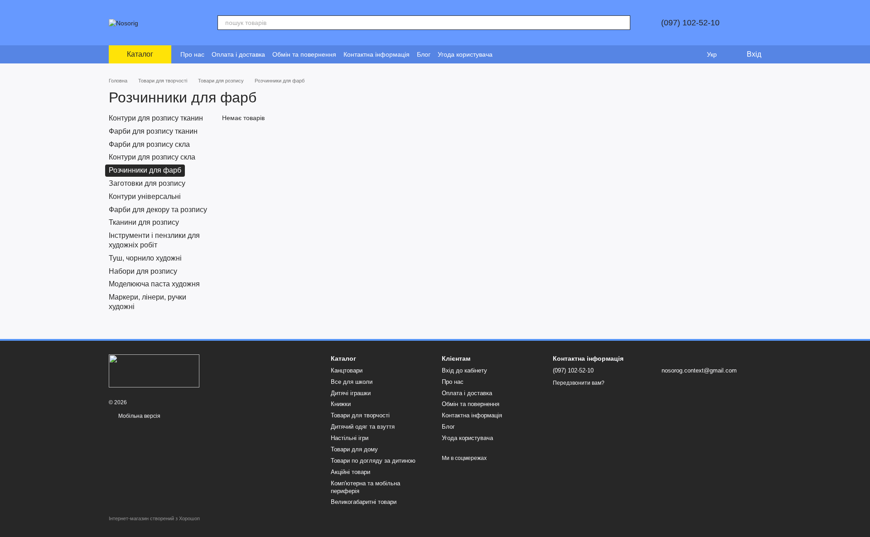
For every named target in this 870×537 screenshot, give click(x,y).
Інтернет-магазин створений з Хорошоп (154, 518)
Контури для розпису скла (152, 157)
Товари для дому (354, 449)
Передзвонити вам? (578, 383)
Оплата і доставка (238, 54)
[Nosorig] (154, 370)
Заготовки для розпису (147, 183)
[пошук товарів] (623, 22)
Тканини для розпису (144, 222)
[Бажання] (693, 54)
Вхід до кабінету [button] (464, 370)
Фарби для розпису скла (149, 144)
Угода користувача (465, 54)
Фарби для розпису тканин (153, 131)
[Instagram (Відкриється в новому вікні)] (505, 54)
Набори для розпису (143, 271)
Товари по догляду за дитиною (373, 460)
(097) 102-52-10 (690, 23)
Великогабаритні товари (363, 501)
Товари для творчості (360, 415)
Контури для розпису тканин (156, 118)
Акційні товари (350, 472)
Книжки (341, 404)
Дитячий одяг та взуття (363, 426)
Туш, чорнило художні (145, 258)
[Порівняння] (675, 54)
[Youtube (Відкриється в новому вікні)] (527, 54)
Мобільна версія (138, 416)
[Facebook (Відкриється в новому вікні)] (516, 54)
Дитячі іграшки (351, 393)
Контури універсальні (145, 196)
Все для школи (351, 381)
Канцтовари (346, 370)
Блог (423, 54)
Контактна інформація (376, 54)
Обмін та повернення (304, 54)
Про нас (192, 54)
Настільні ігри (349, 438)
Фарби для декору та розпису (158, 209)
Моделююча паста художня (154, 284)
